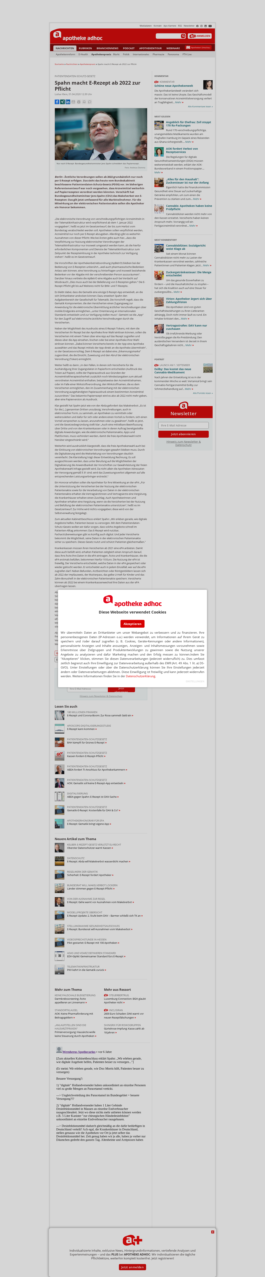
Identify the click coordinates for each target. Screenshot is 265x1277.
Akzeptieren (132, 624)
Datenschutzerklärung (140, 676)
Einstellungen (195, 681)
